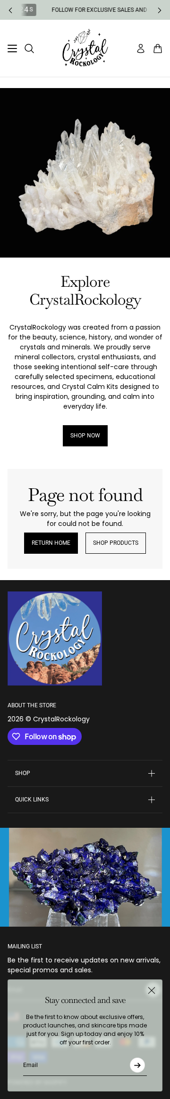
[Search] (29, 48)
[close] (151, 990)
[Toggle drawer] (12, 48)
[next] (159, 10)
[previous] (10, 10)
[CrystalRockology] (85, 48)
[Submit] (137, 1065)
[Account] (140, 48)
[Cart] (157, 48)
